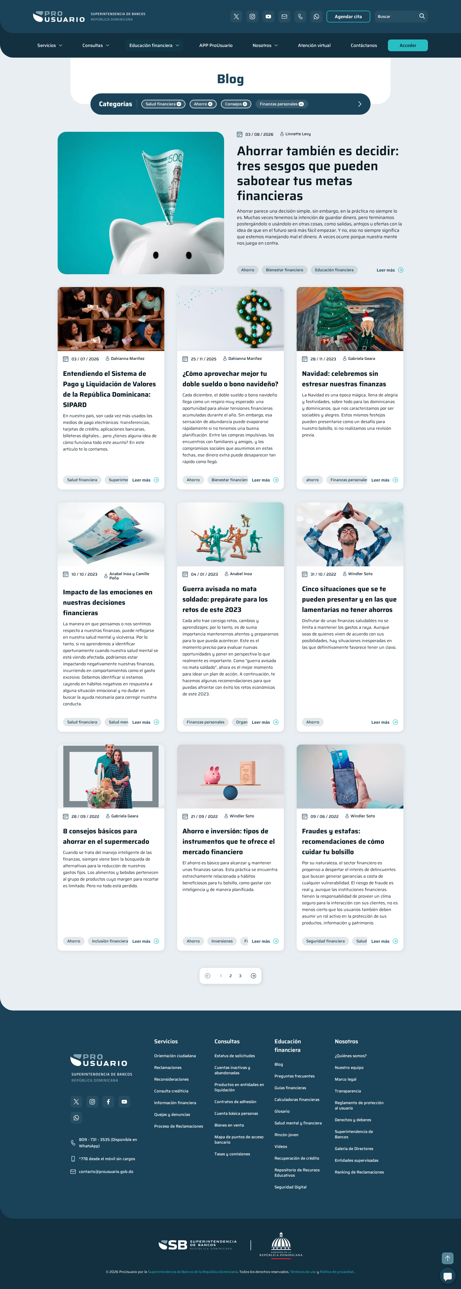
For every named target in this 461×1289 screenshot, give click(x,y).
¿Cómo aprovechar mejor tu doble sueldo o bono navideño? (230, 378)
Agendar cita (348, 16)
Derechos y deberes (353, 1120)
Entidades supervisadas (356, 1160)
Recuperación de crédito (297, 1158)
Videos (281, 1146)
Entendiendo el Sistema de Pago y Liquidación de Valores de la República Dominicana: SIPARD (109, 389)
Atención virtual (314, 45)
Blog (279, 1064)
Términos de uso (303, 1272)
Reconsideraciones (171, 1079)
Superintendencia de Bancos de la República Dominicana (193, 1272)
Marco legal (345, 1079)
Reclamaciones (167, 1067)
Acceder (406, 46)
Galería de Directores (354, 1148)
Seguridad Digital (291, 1187)
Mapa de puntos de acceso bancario (239, 1139)
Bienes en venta (229, 1125)
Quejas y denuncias (172, 1114)
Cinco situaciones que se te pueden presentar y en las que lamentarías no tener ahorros (349, 599)
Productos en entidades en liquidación (239, 1087)
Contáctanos (364, 45)
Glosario (282, 1111)
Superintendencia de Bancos (354, 1134)
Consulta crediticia (171, 1091)
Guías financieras (290, 1088)
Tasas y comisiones (232, 1154)
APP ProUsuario (216, 45)
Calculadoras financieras (297, 1099)
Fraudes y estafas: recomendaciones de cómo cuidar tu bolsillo (343, 841)
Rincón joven (287, 1135)
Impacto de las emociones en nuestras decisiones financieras (108, 602)
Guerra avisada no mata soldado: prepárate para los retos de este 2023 (225, 599)
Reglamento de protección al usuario (360, 1105)
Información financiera (175, 1103)
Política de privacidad (336, 1272)
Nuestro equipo (349, 1067)
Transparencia (348, 1091)
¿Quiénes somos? (351, 1056)
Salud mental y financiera (298, 1123)
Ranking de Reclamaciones (359, 1172)
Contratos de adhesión (235, 1102)
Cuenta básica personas (236, 1113)
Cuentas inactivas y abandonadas (232, 1070)
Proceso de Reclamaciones (178, 1126)
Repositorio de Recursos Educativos (298, 1173)
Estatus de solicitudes (234, 1056)
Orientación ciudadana (175, 1056)
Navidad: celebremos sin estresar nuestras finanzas (344, 378)
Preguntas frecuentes (295, 1076)
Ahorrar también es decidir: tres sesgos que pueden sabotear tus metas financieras (318, 173)
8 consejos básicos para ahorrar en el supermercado (106, 836)
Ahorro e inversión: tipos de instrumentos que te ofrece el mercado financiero (228, 841)
